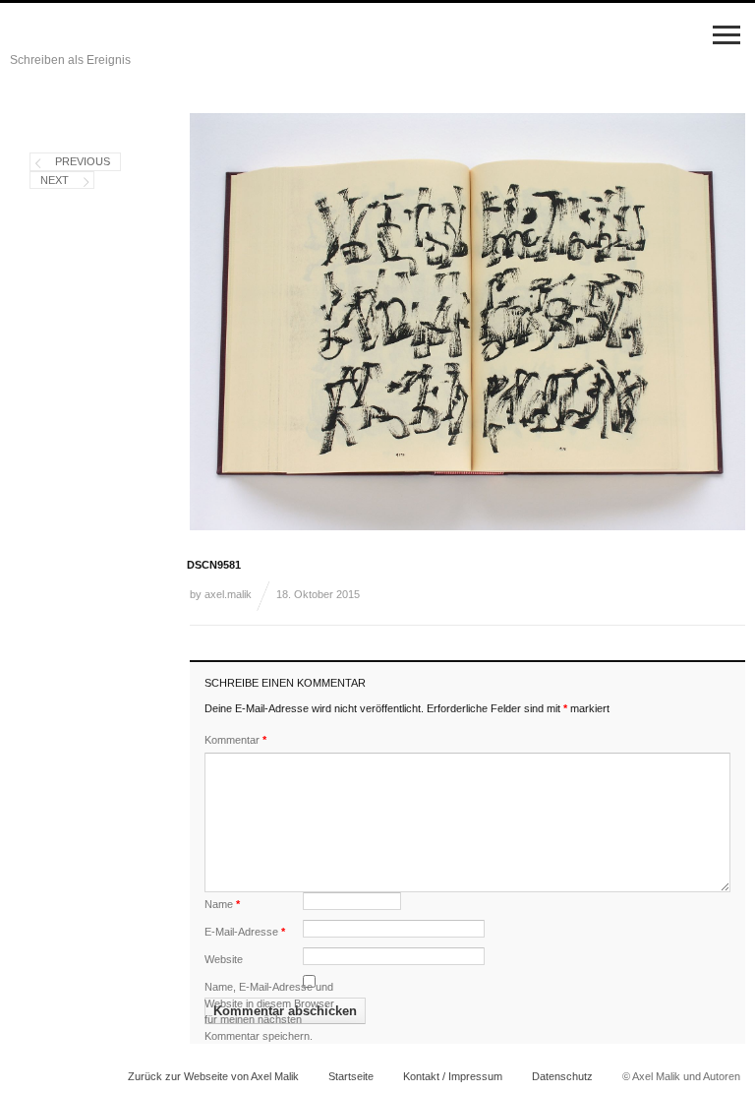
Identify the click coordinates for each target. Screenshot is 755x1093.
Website (223, 959)
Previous (82, 161)
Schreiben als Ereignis (70, 60)
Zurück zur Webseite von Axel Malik (213, 1076)
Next (54, 180)
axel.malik (228, 594)
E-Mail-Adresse (244, 932)
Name (222, 904)
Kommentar (235, 740)
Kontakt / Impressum (452, 1076)
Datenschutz (562, 1076)
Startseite (351, 1076)
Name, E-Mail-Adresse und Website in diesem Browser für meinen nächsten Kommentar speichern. (269, 1011)
